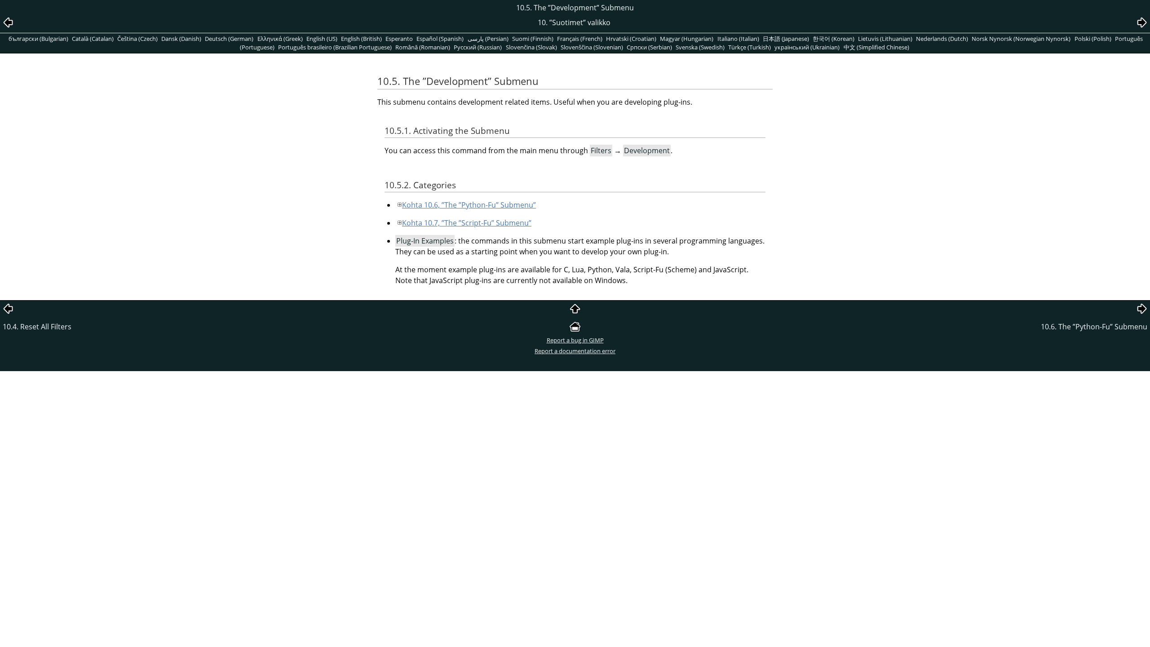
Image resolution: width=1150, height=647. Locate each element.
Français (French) (579, 39)
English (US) (321, 39)
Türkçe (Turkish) (749, 47)
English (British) (361, 39)
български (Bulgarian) (38, 39)
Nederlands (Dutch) (942, 39)
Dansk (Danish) (181, 39)
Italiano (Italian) (738, 39)
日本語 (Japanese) (786, 39)
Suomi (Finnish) (532, 39)
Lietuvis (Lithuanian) (885, 39)
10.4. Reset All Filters (37, 327)
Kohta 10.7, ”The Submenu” (466, 223)
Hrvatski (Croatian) (631, 39)
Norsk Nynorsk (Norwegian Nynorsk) (1021, 39)
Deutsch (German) (229, 39)
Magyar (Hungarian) (686, 39)
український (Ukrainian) (807, 47)
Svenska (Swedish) (700, 47)
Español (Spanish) (440, 39)
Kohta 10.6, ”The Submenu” (469, 205)
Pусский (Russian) (478, 47)
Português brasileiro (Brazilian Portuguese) (335, 47)
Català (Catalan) (93, 39)
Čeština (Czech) (137, 39)
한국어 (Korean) (833, 39)
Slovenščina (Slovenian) (592, 47)
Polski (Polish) (1093, 39)
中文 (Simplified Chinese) (876, 47)
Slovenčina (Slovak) (531, 47)
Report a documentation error (575, 351)
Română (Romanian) (422, 47)
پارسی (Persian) (488, 39)
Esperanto (399, 39)
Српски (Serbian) (649, 47)
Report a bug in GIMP (575, 340)
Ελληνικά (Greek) (280, 39)
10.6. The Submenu (1094, 327)
